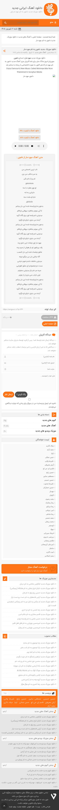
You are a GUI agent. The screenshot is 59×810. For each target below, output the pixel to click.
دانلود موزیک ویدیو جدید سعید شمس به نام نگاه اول (36, 755)
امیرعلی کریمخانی (47, 544)
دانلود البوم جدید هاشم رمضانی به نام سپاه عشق (38, 778)
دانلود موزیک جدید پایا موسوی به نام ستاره (39, 643)
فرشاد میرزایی (49, 533)
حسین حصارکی (48, 487)
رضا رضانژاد (50, 503)
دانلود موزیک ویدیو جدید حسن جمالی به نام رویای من (35, 759)
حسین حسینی (49, 480)
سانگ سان (26, 792)
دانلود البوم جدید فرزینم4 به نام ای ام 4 (41, 774)
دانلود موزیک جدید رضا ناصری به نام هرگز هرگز (38, 684)
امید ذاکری (50, 552)
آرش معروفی (49, 465)
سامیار (51, 548)
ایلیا (52, 453)
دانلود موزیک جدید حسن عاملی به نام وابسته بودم (36, 618)
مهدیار (51, 491)
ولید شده (12, 806)
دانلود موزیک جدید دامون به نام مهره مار (40, 49)
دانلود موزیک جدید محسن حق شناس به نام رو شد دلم (35, 661)
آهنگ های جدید (24, 37)
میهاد (52, 529)
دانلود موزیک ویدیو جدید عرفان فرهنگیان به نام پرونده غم (35, 747)
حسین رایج (50, 472)
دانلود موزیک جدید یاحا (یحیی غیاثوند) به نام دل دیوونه (34, 665)
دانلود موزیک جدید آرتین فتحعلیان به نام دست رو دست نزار (33, 597)
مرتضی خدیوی (48, 537)
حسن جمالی (49, 457)
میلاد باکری (50, 446)
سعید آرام (50, 449)
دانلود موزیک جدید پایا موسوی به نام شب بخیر (37, 647)
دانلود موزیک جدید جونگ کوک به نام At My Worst (36, 670)
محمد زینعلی (49, 522)
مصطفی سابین (48, 476)
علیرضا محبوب (49, 484)
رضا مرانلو (50, 506)
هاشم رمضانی (49, 540)
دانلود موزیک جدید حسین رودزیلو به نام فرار (39, 592)
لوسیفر (51, 525)
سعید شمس (49, 518)
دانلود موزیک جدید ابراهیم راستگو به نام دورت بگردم (35, 656)
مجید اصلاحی (49, 556)
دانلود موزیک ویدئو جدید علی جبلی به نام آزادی (38, 751)
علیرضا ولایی (49, 461)
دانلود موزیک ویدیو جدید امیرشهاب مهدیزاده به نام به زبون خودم (32, 743)
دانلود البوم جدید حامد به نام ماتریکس (42, 770)
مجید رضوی (50, 499)
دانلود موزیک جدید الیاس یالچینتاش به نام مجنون (36, 675)
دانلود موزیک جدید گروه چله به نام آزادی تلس (38, 679)
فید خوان (30, 806)
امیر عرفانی (50, 510)
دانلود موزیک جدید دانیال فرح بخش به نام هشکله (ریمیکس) (32, 588)
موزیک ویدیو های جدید (45, 431)
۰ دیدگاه (6, 317)
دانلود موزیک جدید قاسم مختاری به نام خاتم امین (36, 614)
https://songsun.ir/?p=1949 (13, 309)
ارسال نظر (9, 394)
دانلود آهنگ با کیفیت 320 (29, 130)
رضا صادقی (50, 514)
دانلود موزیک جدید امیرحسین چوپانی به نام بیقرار (36, 627)
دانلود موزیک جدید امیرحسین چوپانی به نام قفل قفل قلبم (34, 623)
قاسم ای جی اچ (48, 468)
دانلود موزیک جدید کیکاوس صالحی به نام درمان (37, 584)
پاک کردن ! (21, 394)
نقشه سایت (21, 806)
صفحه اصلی (36, 37)
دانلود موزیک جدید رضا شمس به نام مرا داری (38, 610)
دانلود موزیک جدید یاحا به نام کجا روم (41, 652)
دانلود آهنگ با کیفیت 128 (29, 137)
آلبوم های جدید (49, 420)
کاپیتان (51, 495)
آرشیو (5, 711)
